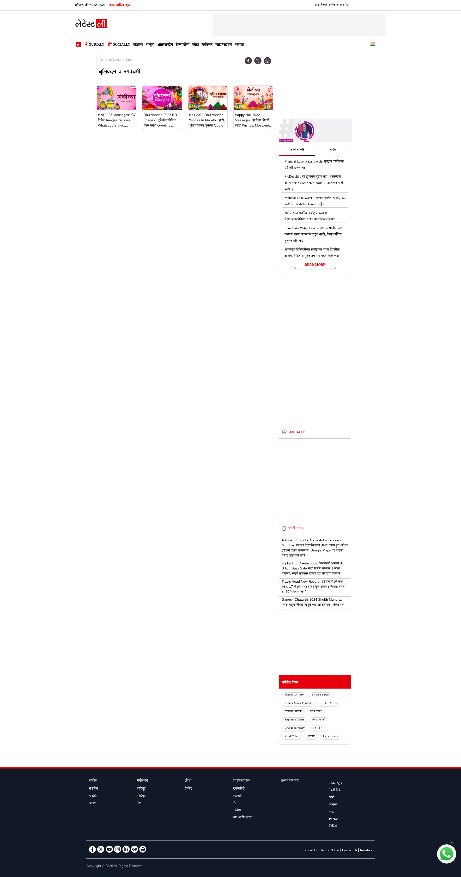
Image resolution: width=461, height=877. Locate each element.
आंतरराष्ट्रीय (165, 45)
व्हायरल (239, 45)
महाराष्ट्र (138, 45)
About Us (310, 850)
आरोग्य (311, 737)
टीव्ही (139, 803)
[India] (372, 45)
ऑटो (331, 798)
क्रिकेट (188, 789)
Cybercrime (330, 737)
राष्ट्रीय (150, 45)
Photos (333, 819)
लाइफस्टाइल (223, 45)
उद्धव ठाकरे (316, 712)
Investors (366, 850)
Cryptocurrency (295, 728)
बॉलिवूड (141, 789)
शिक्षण (93, 803)
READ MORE (315, 265)
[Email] (142, 849)
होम (101, 60)
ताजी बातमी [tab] (297, 150)
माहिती (93, 796)
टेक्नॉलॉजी (182, 45)
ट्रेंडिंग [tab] (333, 150)
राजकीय (93, 789)
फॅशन (236, 803)
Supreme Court (294, 720)
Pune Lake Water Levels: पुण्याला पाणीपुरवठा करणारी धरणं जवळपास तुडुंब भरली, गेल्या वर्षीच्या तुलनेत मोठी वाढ (313, 235)
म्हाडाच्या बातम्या (293, 712)
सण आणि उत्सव (242, 818)
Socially (121, 45)
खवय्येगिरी (238, 789)
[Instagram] (117, 849)
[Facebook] (248, 60)
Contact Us (349, 850)
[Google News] (134, 849)
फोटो (331, 812)
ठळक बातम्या (290, 781)
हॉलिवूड (141, 796)
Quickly (96, 45)
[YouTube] (109, 849)
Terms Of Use (329, 850)
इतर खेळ (318, 728)
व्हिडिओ (333, 826)
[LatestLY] (91, 25)
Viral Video (292, 737)
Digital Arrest (328, 704)
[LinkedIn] (126, 849)
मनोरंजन (207, 45)
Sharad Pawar (321, 695)
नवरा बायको (318, 720)
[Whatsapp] (267, 60)
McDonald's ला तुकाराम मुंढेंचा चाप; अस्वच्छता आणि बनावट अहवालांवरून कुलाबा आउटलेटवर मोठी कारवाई (314, 183)
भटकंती (237, 796)
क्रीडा (195, 45)
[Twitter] (257, 60)
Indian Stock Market (298, 704)
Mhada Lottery (294, 695)
